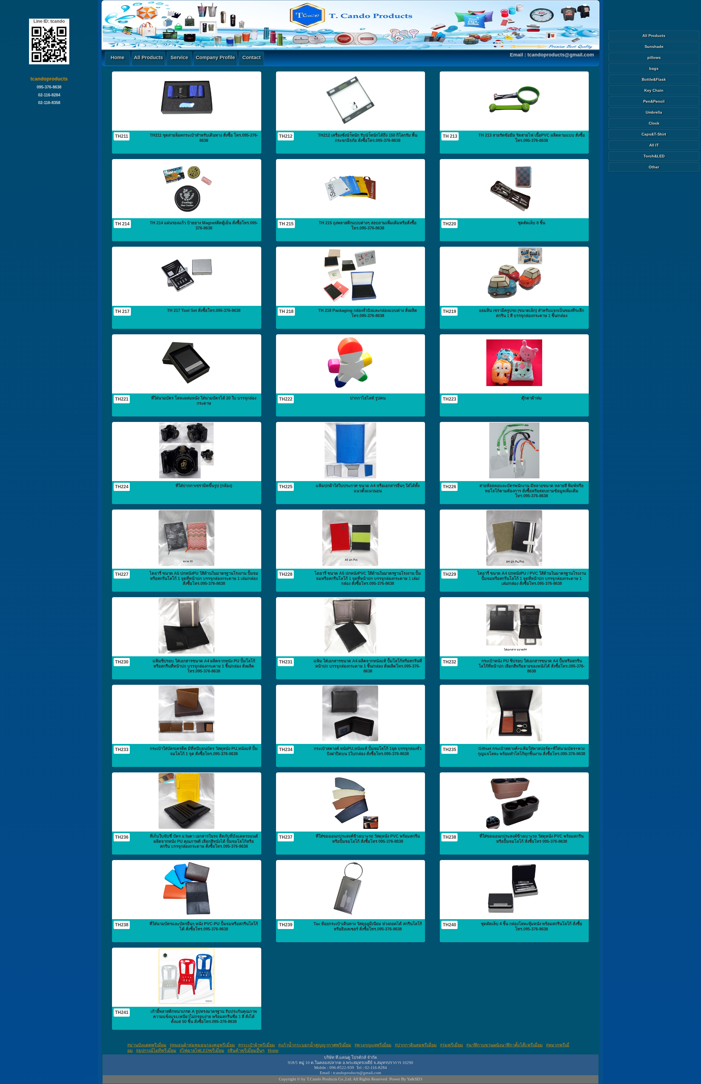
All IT (654, 145)
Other (654, 167)
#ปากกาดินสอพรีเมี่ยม (416, 1045)
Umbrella (654, 112)
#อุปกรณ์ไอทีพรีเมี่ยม (156, 1050)
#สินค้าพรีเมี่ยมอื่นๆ (246, 1050)
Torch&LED (654, 156)
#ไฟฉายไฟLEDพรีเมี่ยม (202, 1050)
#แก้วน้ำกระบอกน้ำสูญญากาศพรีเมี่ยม (314, 1045)
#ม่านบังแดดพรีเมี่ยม (146, 1045)
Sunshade (654, 46)
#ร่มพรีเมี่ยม (451, 1045)
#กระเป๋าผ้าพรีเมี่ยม (256, 1045)
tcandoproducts (49, 79)
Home (273, 1050)
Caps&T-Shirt (654, 134)
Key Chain (653, 90)
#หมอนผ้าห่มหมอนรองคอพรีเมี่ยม (202, 1045)
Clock (654, 123)
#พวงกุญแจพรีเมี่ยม (373, 1045)
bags (654, 68)
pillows (654, 57)
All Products (653, 35)
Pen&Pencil (654, 101)
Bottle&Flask (654, 79)
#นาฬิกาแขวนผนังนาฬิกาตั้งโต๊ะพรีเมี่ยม (504, 1045)
